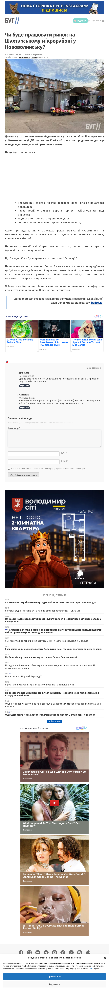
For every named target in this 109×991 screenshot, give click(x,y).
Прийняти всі (54, 976)
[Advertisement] (53, 180)
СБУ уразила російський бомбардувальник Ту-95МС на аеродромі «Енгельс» (46, 641)
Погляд (34, 57)
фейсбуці (96, 302)
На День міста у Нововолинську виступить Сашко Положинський (41, 657)
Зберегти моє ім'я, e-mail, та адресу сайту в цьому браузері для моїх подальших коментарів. (48, 469)
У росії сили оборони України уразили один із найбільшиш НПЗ (39, 684)
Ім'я (64, 453)
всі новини (55, 721)
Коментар (14, 428)
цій (91, 969)
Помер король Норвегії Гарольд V (23, 676)
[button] (104, 957)
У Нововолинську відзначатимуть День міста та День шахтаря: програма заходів (50, 602)
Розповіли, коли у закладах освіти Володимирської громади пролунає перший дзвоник (53, 649)
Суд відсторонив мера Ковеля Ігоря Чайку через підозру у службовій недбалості (50, 714)
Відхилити (54, 984)
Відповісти (24, 386)
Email (64, 461)
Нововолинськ (24, 57)
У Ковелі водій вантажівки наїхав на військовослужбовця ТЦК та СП (42, 610)
